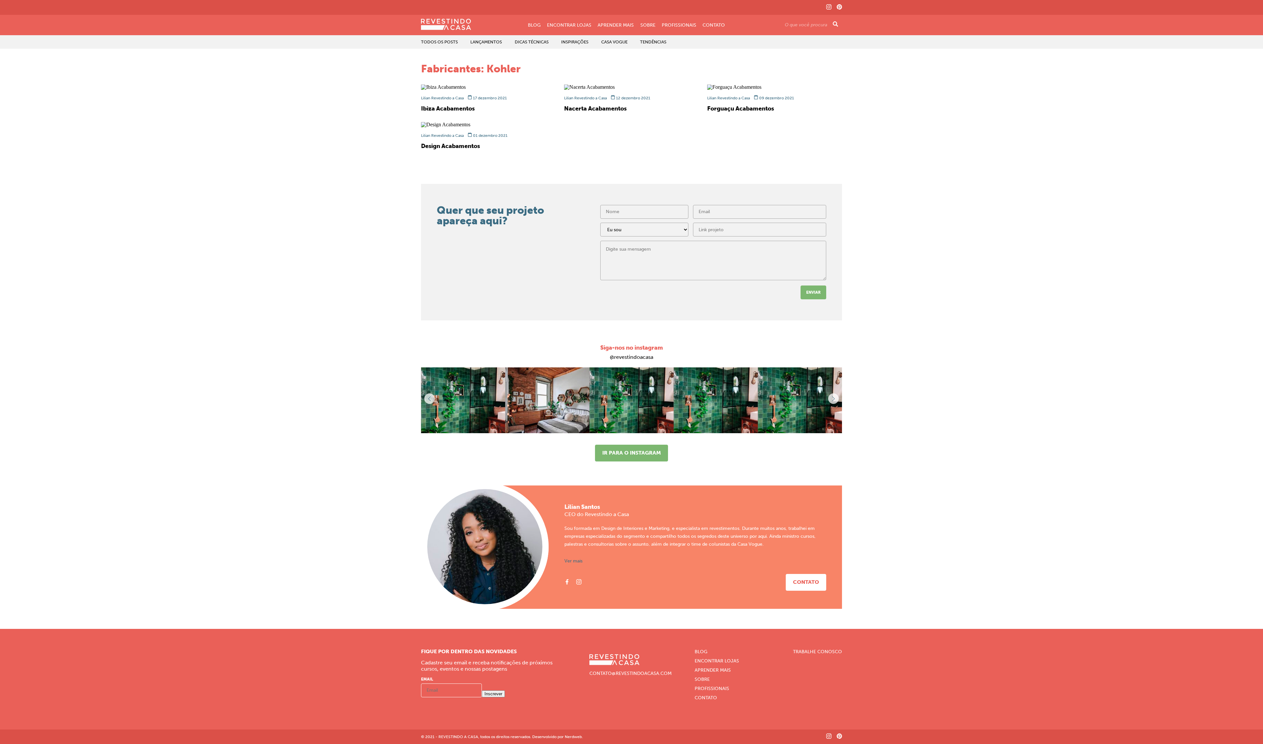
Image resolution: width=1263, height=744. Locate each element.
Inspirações (574, 42)
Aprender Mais (616, 25)
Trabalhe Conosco (817, 652)
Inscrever (493, 693)
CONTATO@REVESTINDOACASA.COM (630, 673)
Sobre (648, 25)
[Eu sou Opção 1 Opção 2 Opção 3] (644, 232)
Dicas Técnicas (532, 42)
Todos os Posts (439, 42)
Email (427, 679)
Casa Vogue (614, 42)
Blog (534, 25)
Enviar (813, 292)
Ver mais (573, 561)
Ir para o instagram (631, 453)
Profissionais (679, 25)
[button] (833, 398)
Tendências (653, 42)
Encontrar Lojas (569, 25)
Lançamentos (486, 42)
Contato (714, 25)
